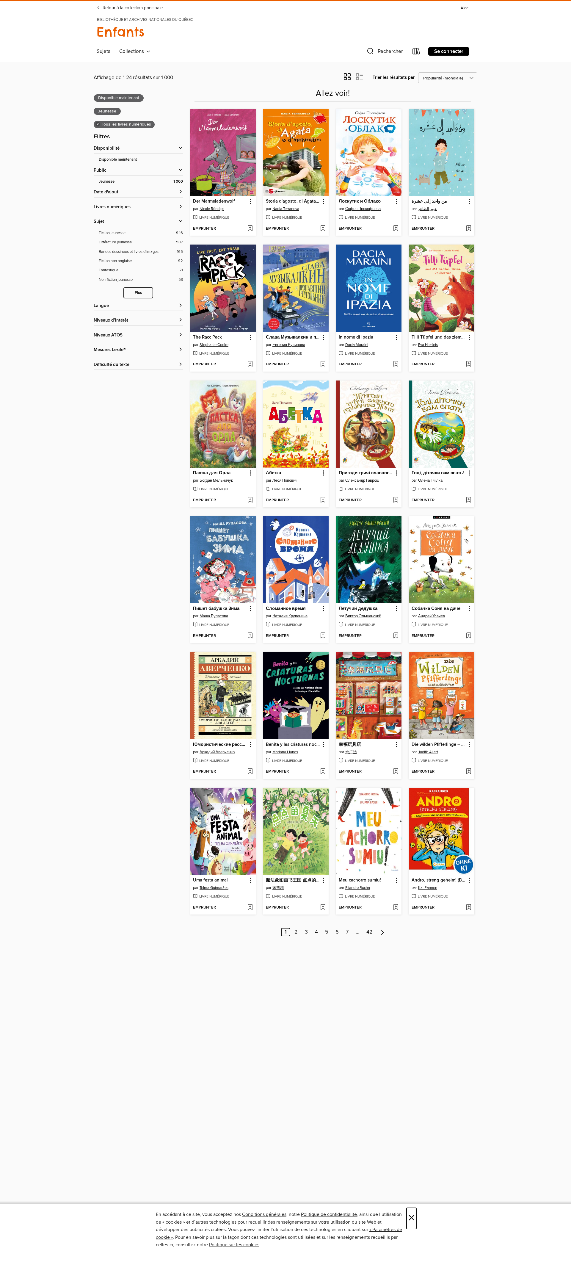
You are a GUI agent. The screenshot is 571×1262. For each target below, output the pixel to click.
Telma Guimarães (214, 887)
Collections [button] (132, 51)
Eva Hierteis (428, 344)
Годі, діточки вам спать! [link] (438, 473)
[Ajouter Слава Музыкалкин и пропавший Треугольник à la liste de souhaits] (323, 364)
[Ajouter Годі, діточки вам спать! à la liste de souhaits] (468, 500)
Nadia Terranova (285, 208)
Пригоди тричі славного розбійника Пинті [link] (366, 473)
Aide (464, 8)
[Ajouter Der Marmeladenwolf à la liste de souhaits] (250, 229)
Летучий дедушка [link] (358, 608)
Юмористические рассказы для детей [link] (220, 744)
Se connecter (448, 51)
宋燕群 (278, 887)
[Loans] (416, 52)
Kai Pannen (427, 887)
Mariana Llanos (285, 752)
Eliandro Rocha (357, 887)
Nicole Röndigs (212, 208)
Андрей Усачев (431, 616)
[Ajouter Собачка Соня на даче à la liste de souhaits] (468, 636)
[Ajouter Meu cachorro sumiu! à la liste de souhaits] (395, 908)
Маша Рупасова (214, 616)
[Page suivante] (382, 932)
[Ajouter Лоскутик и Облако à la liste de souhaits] (395, 229)
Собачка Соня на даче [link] (436, 608)
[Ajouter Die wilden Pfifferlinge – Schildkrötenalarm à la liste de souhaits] (468, 772)
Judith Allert (428, 752)
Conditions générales (264, 1214)
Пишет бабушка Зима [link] (216, 608)
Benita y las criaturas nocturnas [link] (293, 744)
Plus (138, 292)
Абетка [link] (273, 473)
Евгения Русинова (288, 344)
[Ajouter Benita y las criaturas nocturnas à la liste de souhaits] (323, 772)
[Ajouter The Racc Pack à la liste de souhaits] (250, 364)
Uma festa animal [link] (210, 880)
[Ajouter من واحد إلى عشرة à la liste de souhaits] (468, 229)
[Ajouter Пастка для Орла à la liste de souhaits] (250, 500)
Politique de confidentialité (329, 1214)
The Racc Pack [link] (207, 337)
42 (369, 932)
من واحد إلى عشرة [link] (429, 201)
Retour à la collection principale (132, 8)
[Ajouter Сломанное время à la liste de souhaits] (323, 636)
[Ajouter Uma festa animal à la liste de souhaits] (250, 908)
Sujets (103, 51)
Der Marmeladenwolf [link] (214, 201)
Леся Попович (284, 480)
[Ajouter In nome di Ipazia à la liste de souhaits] (395, 364)
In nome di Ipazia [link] (356, 337)
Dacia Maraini (356, 344)
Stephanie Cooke (214, 344)
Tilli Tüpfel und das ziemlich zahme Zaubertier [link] (439, 337)
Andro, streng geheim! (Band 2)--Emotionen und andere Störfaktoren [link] (439, 880)
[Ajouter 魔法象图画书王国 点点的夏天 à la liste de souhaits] (323, 908)
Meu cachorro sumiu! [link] (360, 880)
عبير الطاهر (427, 208)
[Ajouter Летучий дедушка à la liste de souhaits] (395, 636)
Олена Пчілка (430, 480)
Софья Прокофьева (363, 208)
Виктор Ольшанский (363, 616)
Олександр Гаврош (362, 480)
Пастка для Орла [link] (211, 473)
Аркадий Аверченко (217, 752)
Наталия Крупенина (290, 616)
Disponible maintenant (118, 159)
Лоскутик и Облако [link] (360, 201)
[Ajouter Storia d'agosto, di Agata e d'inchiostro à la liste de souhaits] (323, 229)
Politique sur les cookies (234, 1245)
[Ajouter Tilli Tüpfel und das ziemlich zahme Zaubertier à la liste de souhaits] (468, 364)
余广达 (351, 752)
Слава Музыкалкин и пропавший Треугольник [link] (293, 337)
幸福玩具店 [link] (350, 744)
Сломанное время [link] (286, 608)
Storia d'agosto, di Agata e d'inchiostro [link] (293, 201)
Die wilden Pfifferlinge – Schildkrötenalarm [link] (439, 744)
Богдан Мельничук (216, 480)
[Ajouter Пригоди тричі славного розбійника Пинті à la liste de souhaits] (395, 500)
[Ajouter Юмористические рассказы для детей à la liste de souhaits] (250, 772)
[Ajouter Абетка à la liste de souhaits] (323, 500)
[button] (384, 52)
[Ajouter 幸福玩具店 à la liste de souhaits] (395, 772)
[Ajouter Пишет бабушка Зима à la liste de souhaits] (250, 636)
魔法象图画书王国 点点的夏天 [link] (293, 880)
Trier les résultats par (394, 77)
